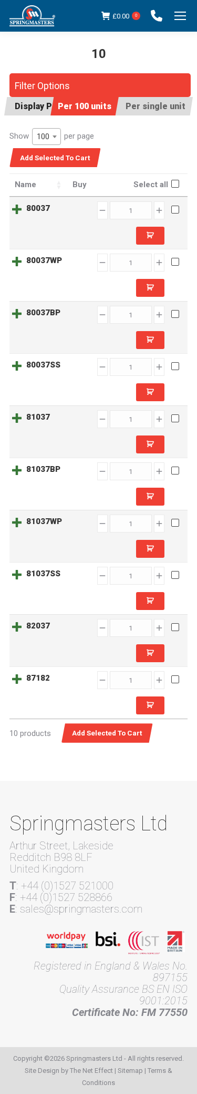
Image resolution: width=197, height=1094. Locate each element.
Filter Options (42, 85)
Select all (150, 184)
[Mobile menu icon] (180, 15)
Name (25, 184)
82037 (38, 626)
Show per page (51, 136)
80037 (38, 208)
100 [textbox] (43, 136)
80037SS (43, 365)
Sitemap (130, 1070)
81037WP (44, 521)
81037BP (43, 469)
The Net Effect (91, 1070)
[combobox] (46, 136)
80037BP (43, 312)
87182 (38, 678)
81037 (38, 417)
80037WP (44, 260)
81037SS (43, 573)
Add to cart (150, 236)
